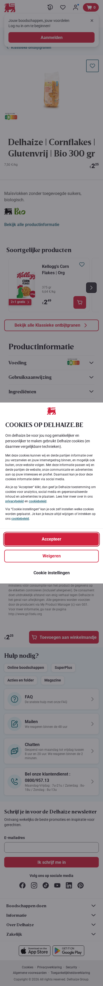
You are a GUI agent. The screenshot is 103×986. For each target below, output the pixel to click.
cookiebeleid (37, 501)
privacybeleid (14, 501)
